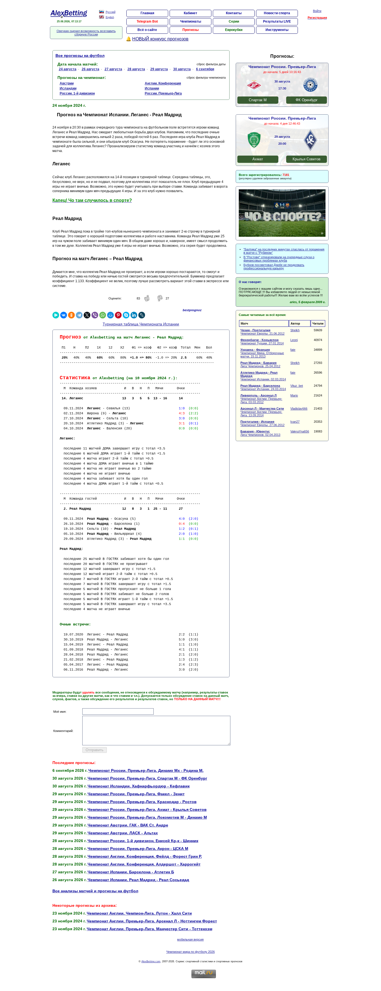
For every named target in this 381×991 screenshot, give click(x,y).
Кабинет (190, 13)
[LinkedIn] (134, 315)
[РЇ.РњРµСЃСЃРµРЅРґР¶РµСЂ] (55, 315)
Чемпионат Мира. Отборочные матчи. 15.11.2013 (262, 353)
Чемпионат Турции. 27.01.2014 (262, 341)
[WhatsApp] (102, 315)
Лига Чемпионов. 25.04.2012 (260, 364)
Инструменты (277, 30)
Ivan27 (295, 421)
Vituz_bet (296, 385)
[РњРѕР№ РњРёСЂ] (110, 315)
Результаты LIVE (277, 21)
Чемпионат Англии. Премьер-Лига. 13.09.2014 (262, 412)
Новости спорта (277, 13)
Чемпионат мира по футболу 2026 (190, 951)
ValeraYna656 (299, 431)
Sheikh (295, 330)
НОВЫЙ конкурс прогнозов (160, 39)
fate (292, 349)
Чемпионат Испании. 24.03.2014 (263, 387)
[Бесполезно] (160, 300)
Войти (317, 11)
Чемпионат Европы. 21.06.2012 (262, 331)
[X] (87, 315)
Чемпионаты (190, 21)
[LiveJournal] (141, 315)
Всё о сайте (147, 30)
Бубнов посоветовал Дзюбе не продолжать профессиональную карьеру (273, 266)
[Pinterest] (118, 315)
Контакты (234, 13)
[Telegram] (79, 315)
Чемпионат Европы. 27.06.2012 (262, 423)
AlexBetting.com (150, 961)
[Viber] (94, 315)
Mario (294, 395)
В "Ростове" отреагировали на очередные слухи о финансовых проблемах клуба (278, 258)
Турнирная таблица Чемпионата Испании (141, 324)
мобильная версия (190, 939)
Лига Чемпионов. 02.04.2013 (260, 433)
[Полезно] (147, 300)
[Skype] (126, 315)
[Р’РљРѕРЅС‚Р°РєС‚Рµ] (63, 315)
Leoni (294, 340)
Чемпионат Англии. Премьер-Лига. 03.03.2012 (261, 399)
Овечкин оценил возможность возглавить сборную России (86, 32)
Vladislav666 (298, 408)
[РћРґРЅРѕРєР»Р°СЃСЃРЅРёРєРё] (71, 315)
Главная (147, 13)
